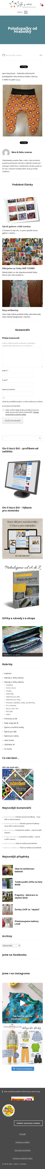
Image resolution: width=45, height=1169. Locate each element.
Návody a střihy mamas (14, 678)
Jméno (5, 370)
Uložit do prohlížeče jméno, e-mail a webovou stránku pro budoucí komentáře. (22, 403)
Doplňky (9, 685)
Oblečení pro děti (13, 697)
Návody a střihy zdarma (14, 682)
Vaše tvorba (9, 740)
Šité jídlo (9, 711)
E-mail (5, 380)
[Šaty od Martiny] (22, 293)
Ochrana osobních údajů (22, 1158)
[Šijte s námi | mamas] (22, 4)
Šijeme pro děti (10, 731)
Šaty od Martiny (10, 310)
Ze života (8, 749)
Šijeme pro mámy (11, 736)
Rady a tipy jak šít (11, 723)
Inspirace (8, 673)
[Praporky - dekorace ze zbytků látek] (7, 896)
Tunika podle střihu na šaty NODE (28, 883)
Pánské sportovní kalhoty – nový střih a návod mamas (22, 824)
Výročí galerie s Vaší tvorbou (16, 226)
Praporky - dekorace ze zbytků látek (26, 896)
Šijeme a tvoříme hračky (14, 727)
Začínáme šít (9, 744)
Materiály (10, 694)
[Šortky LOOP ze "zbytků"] (7, 909)
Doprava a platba (23, 1142)
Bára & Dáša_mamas (14, 55)
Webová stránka (8, 389)
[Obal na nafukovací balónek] (7, 870)
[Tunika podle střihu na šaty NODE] (7, 883)
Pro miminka (11, 705)
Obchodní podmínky (22, 1150)
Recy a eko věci (12, 708)
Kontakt (22, 1134)
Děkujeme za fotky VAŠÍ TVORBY (18, 268)
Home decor (11, 688)
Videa (8, 714)
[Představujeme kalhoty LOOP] (7, 922)
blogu (18, 79)
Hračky (9, 691)
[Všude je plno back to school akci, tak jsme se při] (22, 1003)
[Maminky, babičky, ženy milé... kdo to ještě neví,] (22, 1044)
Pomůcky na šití (10, 718)
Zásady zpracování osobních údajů (22, 413)
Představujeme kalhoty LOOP (26, 922)
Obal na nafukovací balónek (26, 843)
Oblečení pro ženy (13, 699)
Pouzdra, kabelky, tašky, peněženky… (21, 702)
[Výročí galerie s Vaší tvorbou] (22, 209)
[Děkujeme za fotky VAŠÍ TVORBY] (22, 251)
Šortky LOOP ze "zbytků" (27, 909)
